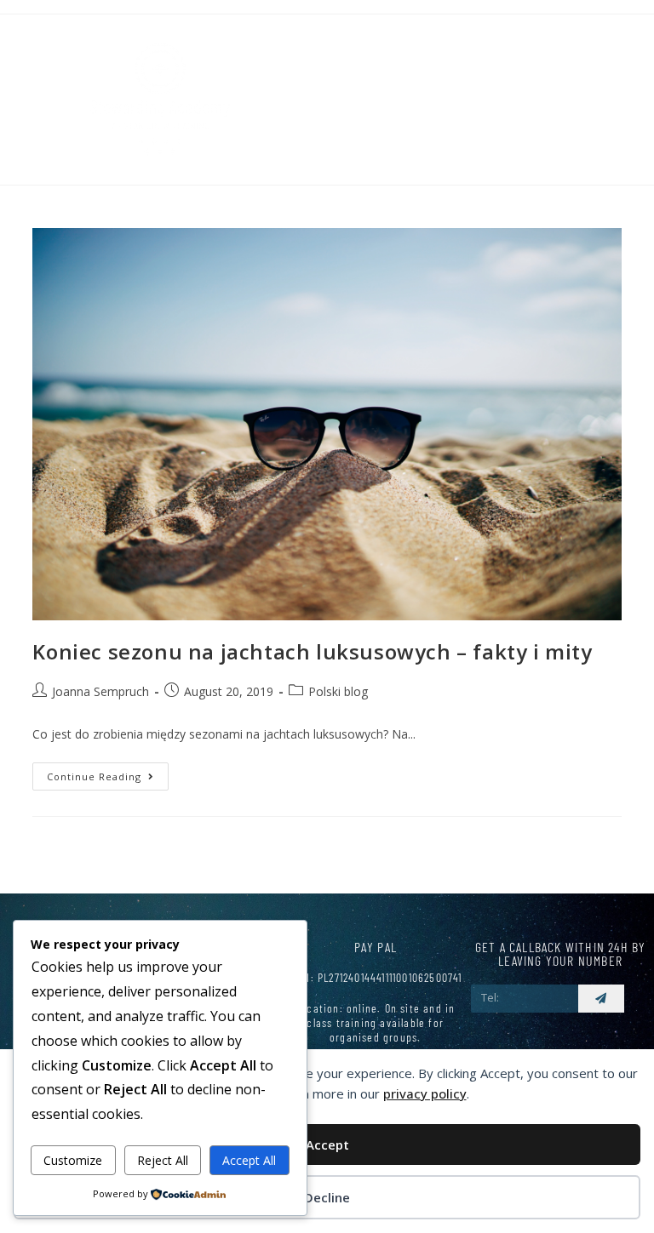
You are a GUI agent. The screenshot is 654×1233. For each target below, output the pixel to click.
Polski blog (338, 691)
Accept (327, 1144)
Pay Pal (375, 947)
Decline (327, 1197)
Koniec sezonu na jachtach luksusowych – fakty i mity (312, 651)
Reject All (162, 1160)
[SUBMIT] (601, 999)
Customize (72, 1160)
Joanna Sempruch (100, 691)
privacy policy (425, 1093)
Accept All (249, 1160)
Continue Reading (108, 772)
